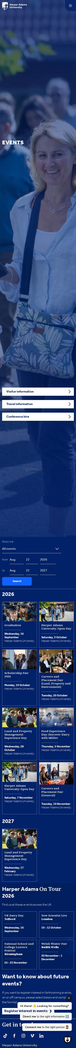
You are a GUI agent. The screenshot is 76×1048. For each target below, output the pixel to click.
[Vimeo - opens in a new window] (32, 1035)
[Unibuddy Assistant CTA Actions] (44, 1013)
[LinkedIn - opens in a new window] (41, 1035)
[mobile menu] (70, 5)
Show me (8, 542)
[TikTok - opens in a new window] (5, 1035)
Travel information (19, 404)
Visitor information (20, 392)
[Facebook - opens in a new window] (14, 1035)
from (5, 559)
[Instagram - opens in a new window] (23, 1035)
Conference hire (17, 417)
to (4, 570)
